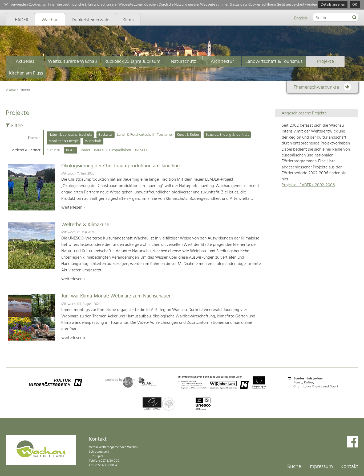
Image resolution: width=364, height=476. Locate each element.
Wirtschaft (93, 141)
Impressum (321, 466)
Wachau (11, 90)
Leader (84, 150)
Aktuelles (25, 61)
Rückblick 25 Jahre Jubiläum (132, 61)
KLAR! (70, 150)
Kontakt (349, 466)
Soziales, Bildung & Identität (227, 135)
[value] (354, 17)
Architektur (222, 61)
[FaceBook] (352, 442)
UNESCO (140, 150)
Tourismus (165, 135)
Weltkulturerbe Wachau (72, 61)
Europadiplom (120, 150)
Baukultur (105, 135)
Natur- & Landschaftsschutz (70, 135)
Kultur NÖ (54, 150)
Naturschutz (183, 61)
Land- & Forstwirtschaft (135, 135)
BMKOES (100, 150)
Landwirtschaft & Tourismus (273, 61)
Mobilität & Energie (63, 141)
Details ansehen (333, 5)
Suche (294, 466)
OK (354, 5)
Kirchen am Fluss (26, 73)
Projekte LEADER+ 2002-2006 (308, 185)
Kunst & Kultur (188, 135)
